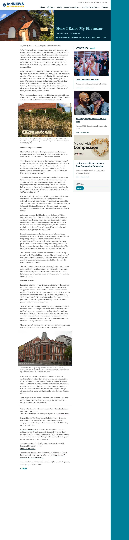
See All (92, 48)
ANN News (89, 2)
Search (98, 2)
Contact (105, 7)
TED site (81, 2)
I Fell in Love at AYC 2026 (87, 79)
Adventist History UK (27, 448)
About (42, 7)
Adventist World (63, 414)
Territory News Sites (90, 7)
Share (24, 468)
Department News (71, 7)
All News (50, 7)
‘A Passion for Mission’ (28, 430)
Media (59, 7)
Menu (106, 2)
